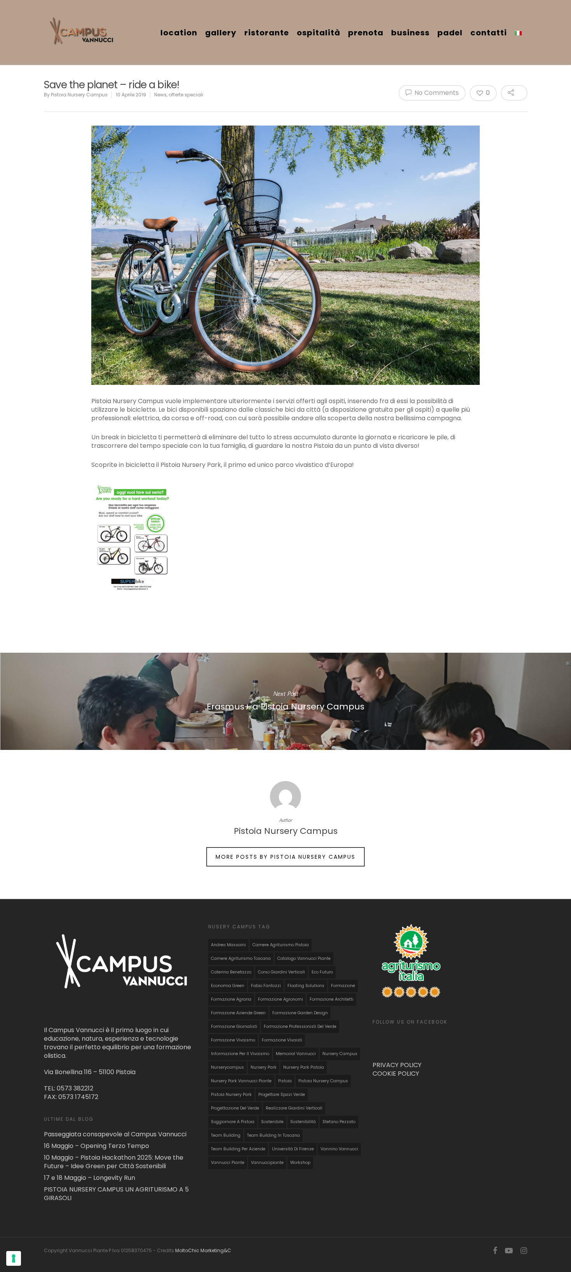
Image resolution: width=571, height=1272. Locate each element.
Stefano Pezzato (338, 1122)
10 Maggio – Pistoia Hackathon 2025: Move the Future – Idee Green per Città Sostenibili (113, 1162)
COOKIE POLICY (396, 1073)
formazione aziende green (238, 1013)
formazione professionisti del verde (300, 1026)
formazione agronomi (280, 999)
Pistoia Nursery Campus (79, 94)
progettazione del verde (235, 1108)
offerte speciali (186, 94)
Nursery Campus (339, 1054)
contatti (488, 32)
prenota (365, 32)
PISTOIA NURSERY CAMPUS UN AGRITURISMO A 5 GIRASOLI (116, 1193)
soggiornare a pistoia (232, 1122)
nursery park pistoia (303, 1067)
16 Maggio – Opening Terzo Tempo (96, 1146)
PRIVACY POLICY (397, 1065)
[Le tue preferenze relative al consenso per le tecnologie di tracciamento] (13, 1258)
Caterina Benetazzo (231, 972)
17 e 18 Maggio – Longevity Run (89, 1178)
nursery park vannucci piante (241, 1081)
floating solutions (305, 986)
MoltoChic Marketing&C (203, 1250)
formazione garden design (300, 1013)
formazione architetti (331, 999)
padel (450, 32)
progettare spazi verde (281, 1094)
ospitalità (318, 32)
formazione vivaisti (282, 1040)
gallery (221, 32)
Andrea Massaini (228, 945)
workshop (300, 1162)
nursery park (264, 1067)
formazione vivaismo (233, 1040)
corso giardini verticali (281, 972)
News (160, 94)
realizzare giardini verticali (294, 1108)
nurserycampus (227, 1067)
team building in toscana (273, 1135)
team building (225, 1135)
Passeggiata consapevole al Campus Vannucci (115, 1134)
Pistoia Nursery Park (231, 1094)
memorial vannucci (296, 1054)
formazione (343, 986)
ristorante (266, 32)
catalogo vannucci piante (304, 958)
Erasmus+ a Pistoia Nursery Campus (285, 701)
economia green (227, 986)
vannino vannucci (339, 1149)
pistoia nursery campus (323, 1081)
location (178, 32)
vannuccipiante (267, 1162)
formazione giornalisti (234, 1026)
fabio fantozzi (266, 986)
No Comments (436, 92)
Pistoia (285, 1081)
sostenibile (272, 1122)
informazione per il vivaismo (240, 1054)
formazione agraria (231, 999)
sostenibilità (303, 1122)
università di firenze (293, 1149)
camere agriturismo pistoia (280, 945)
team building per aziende (238, 1149)
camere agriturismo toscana (241, 958)
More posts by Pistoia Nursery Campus (285, 857)
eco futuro (322, 972)
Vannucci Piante (227, 1162)
